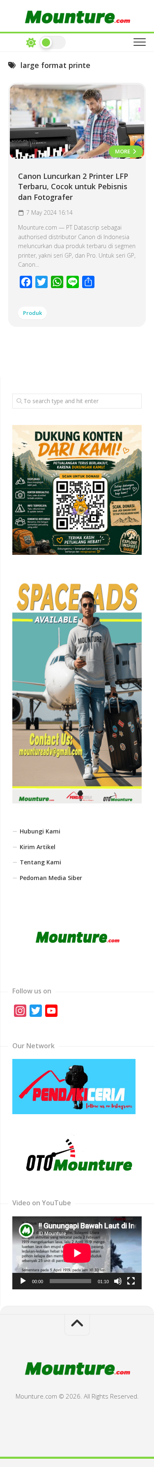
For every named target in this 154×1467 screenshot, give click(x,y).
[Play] (23, 1281)
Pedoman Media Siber (51, 878)
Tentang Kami (40, 862)
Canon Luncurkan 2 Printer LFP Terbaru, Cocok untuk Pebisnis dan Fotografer (73, 186)
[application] (77, 1252)
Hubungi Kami (40, 831)
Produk (32, 313)
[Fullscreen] (131, 1281)
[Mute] (118, 1281)
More (123, 151)
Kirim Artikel (37, 847)
